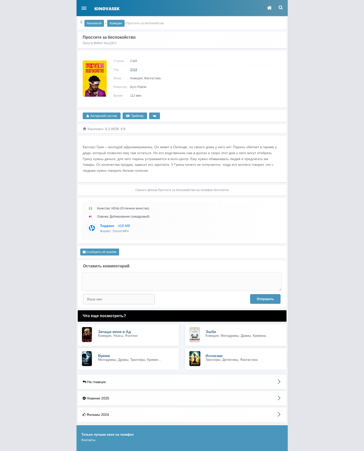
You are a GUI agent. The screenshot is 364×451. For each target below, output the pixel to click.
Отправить (265, 299)
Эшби (211, 332)
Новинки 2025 (97, 398)
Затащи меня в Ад (114, 332)
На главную (96, 382)
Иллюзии (214, 356)
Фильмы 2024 (97, 415)
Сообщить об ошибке (101, 252)
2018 (133, 69)
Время (104, 356)
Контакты (88, 440)
